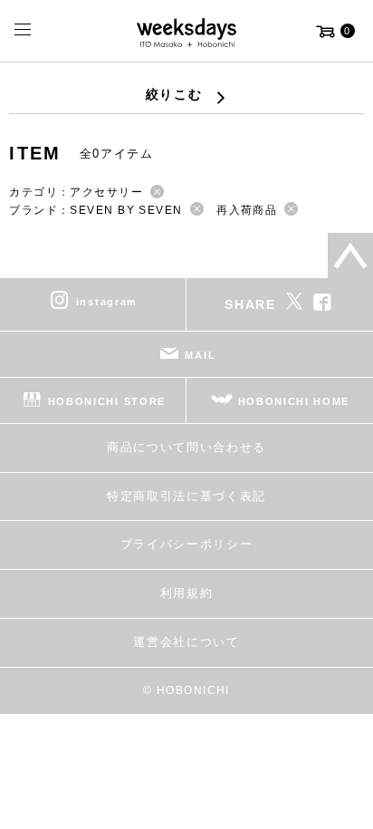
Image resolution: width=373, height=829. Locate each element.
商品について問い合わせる (186, 447)
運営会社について (186, 642)
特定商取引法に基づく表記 (186, 496)
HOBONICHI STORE (107, 401)
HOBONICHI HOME (294, 401)
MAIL (200, 355)
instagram (107, 301)
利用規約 (187, 593)
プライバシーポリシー (186, 544)
